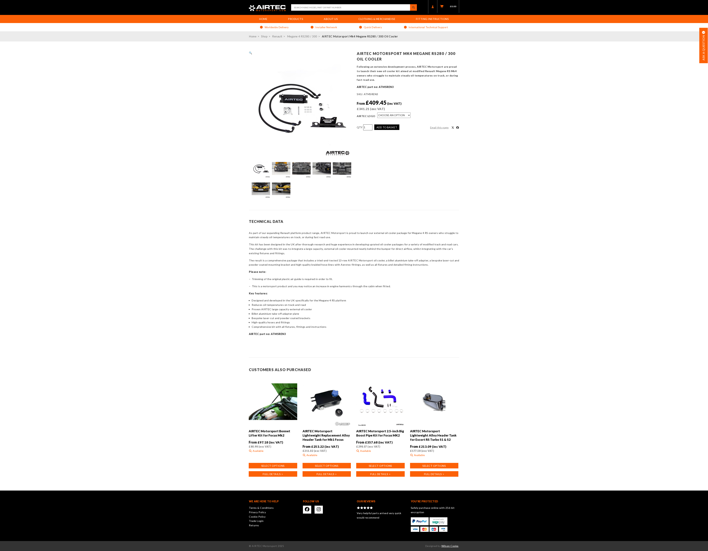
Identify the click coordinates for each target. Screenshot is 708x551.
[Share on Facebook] (457, 127)
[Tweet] (452, 127)
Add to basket (386, 127)
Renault (277, 36)
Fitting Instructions (432, 18)
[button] (250, 52)
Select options (273, 465)
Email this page (439, 127)
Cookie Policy (257, 516)
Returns (254, 525)
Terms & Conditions (261, 507)
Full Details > (273, 474)
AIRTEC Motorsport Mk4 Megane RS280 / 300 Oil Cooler (360, 36)
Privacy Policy (257, 512)
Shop (264, 36)
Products (295, 18)
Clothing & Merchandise (376, 18)
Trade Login (256, 520)
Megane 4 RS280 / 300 (302, 36)
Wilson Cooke (450, 545)
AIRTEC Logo (366, 116)
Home (263, 18)
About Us (331, 18)
